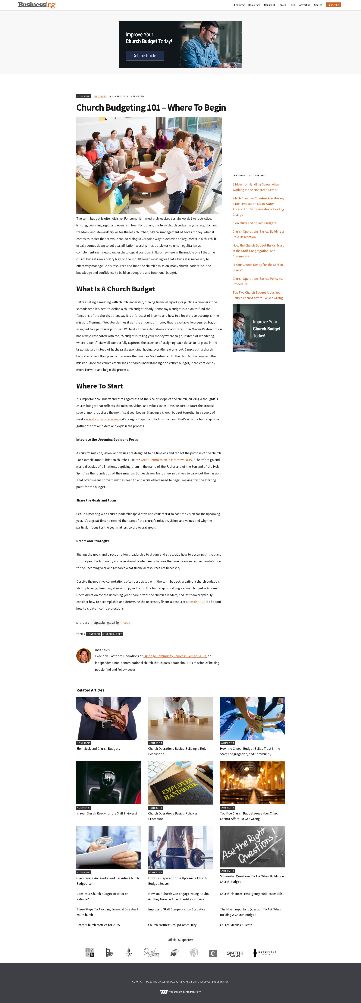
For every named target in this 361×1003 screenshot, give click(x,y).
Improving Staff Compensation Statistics (176, 909)
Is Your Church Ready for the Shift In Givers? (106, 813)
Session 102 (197, 602)
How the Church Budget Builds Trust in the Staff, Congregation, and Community (258, 250)
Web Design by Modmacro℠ (184, 991)
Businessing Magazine (37, 5)
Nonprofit (84, 96)
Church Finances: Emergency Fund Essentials (251, 893)
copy (126, 622)
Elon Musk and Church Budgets (254, 223)
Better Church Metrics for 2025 (98, 925)
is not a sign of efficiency (103, 419)
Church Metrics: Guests (236, 925)
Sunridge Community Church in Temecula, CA (174, 656)
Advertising (221, 981)
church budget (112, 634)
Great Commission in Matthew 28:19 (166, 460)
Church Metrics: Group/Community (172, 925)
